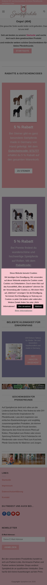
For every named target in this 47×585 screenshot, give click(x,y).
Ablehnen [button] (38, 306)
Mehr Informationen (23, 310)
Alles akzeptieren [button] (24, 306)
